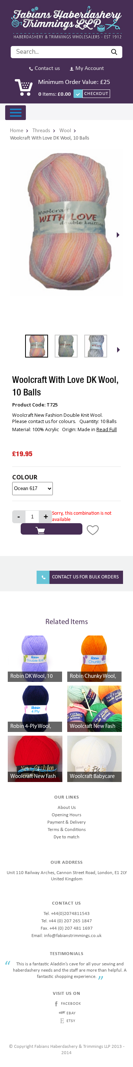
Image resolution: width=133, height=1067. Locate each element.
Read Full (106, 429)
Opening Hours (66, 815)
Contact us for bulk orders (85, 577)
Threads (41, 131)
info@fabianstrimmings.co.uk (73, 935)
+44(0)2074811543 (70, 913)
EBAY (71, 1013)
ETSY (70, 1021)
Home (16, 131)
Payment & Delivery (66, 822)
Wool (65, 131)
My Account (89, 68)
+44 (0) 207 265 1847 (70, 921)
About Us (67, 807)
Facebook (71, 1004)
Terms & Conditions (67, 829)
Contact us (47, 68)
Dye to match (66, 837)
